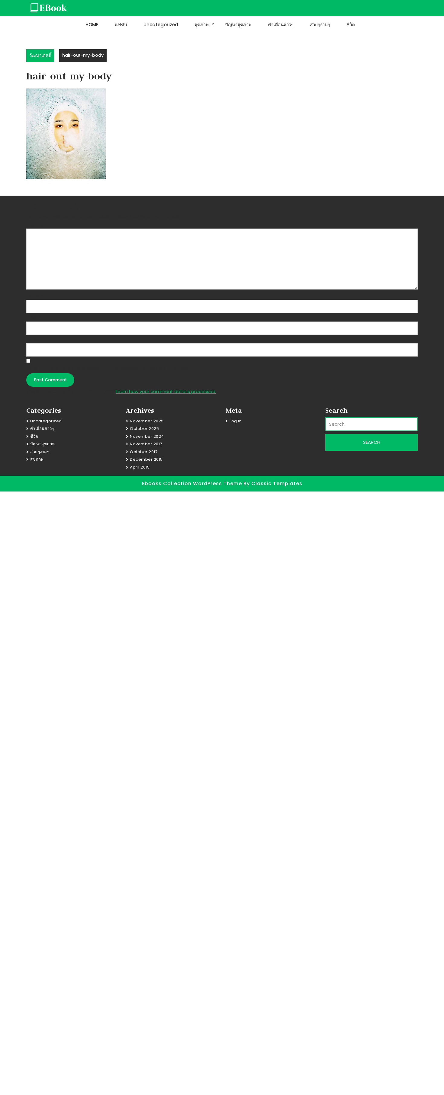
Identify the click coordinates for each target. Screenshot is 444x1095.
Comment (39, 225)
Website (35, 339)
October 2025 (144, 428)
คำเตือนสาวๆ (281, 24)
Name (34, 296)
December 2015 (146, 459)
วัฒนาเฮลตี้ (40, 55)
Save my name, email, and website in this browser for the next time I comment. (115, 368)
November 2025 (147, 421)
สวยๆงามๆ (320, 24)
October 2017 (143, 452)
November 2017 (146, 444)
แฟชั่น (121, 24)
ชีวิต (350, 24)
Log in (236, 421)
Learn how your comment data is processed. (166, 391)
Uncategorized (160, 24)
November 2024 (147, 436)
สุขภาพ (202, 24)
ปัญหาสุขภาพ (238, 24)
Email (33, 318)
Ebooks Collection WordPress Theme (192, 483)
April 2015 (140, 467)
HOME (91, 24)
